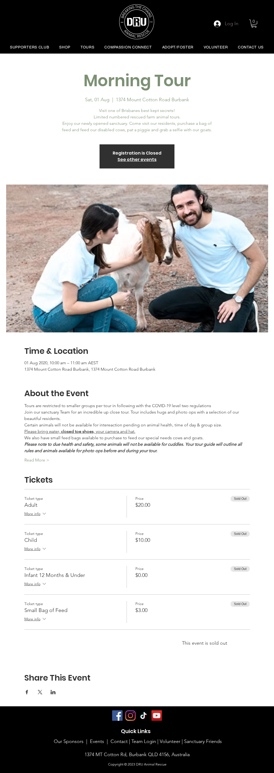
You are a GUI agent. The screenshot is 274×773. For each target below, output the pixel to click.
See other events (137, 159)
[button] (254, 24)
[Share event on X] (40, 692)
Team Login (143, 741)
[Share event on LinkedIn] (53, 692)
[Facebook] (117, 715)
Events (97, 741)
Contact (119, 741)
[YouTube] (156, 715)
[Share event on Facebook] (26, 692)
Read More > (36, 460)
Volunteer (171, 741)
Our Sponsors (68, 741)
